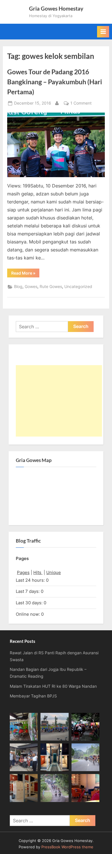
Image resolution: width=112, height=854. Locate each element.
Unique (53, 572)
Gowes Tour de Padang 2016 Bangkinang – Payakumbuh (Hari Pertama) (54, 82)
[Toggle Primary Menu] (103, 31)
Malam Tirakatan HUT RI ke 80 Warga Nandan (53, 686)
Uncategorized (78, 286)
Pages (23, 572)
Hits (38, 572)
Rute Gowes (51, 286)
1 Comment (81, 104)
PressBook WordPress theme (67, 847)
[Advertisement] (59, 401)
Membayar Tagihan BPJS (33, 696)
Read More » (25, 273)
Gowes (31, 286)
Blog (18, 286)
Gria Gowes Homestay (56, 8)
